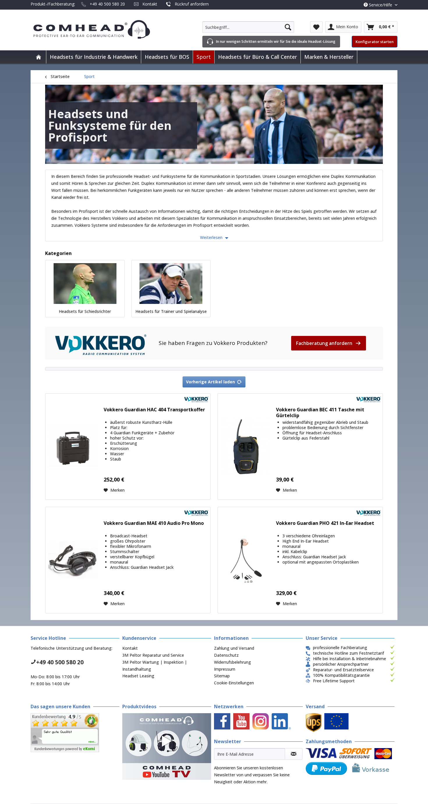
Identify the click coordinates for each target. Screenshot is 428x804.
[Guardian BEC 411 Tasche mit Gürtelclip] (245, 446)
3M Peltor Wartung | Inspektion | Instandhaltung (154, 665)
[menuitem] (248, 27)
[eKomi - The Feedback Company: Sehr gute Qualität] (75, 732)
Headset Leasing (138, 676)
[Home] (38, 56)
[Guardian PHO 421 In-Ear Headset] (245, 560)
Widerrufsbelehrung (232, 662)
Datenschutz (226, 655)
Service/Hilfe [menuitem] (380, 5)
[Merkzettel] (316, 27)
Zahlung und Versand (234, 648)
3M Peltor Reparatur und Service (153, 655)
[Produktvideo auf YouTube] (166, 746)
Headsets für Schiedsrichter (85, 311)
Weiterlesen (212, 237)
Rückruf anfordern (192, 4)
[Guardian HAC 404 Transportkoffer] (73, 446)
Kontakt (149, 4)
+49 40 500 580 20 (107, 4)
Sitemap (222, 676)
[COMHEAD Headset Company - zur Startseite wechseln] (101, 29)
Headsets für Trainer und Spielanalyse (171, 311)
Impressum (224, 669)
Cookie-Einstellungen (234, 683)
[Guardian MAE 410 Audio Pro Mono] (73, 560)
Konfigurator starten (375, 41)
